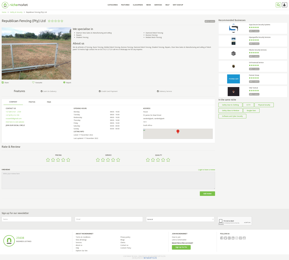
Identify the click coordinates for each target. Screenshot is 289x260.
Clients (122, 242)
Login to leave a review (206, 170)
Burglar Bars (251, 110)
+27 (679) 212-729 (12, 115)
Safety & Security (16, 12)
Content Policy (125, 248)
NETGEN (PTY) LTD (150, 258)
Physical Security (264, 105)
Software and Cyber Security (232, 116)
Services (79, 242)
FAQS (49, 102)
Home (4, 12)
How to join (176, 237)
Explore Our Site (81, 251)
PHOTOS (32, 102)
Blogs (122, 240)
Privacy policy (125, 237)
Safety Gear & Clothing (230, 105)
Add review (207, 193)
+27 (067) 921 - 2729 (13, 112)
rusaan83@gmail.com (14, 118)
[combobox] (180, 219)
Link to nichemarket (179, 240)
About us (79, 245)
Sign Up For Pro (181, 247)
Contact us (124, 245)
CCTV (248, 105)
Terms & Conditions (83, 237)
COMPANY (13, 102)
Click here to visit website (15, 122)
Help (77, 248)
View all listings (81, 240)
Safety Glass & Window (230, 110)
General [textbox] (150, 219)
